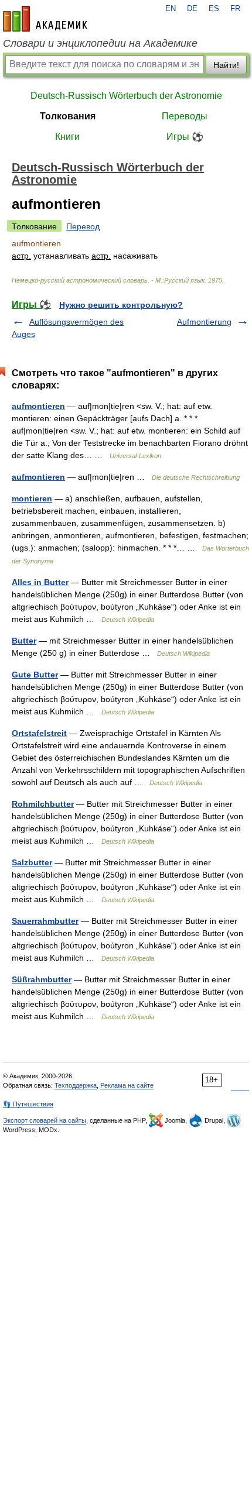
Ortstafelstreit (39, 733)
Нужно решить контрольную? (121, 304)
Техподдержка (76, 1085)
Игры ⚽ (184, 137)
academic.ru (45, 19)
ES (214, 9)
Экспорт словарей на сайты (44, 1120)
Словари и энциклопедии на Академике (100, 43)
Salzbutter (32, 862)
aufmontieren (38, 406)
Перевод (83, 226)
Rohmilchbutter (43, 804)
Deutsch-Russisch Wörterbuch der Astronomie (126, 96)
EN (170, 9)
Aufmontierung (204, 321)
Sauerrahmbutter (45, 921)
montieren (32, 498)
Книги (67, 137)
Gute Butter (35, 674)
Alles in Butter (40, 582)
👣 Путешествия (28, 1104)
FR (235, 9)
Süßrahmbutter (41, 979)
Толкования (68, 116)
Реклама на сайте (127, 1085)
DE (192, 9)
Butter (24, 640)
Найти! (226, 65)
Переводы (184, 116)
